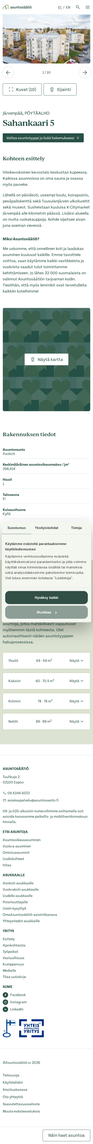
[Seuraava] (84, 72)
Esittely (9, 939)
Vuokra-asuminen (17, 846)
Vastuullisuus (13, 958)
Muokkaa (44, 612)
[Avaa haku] (77, 7)
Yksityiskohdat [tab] (46, 528)
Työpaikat (10, 952)
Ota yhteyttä (13, 1097)
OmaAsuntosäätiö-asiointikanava (30, 915)
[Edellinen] (8, 72)
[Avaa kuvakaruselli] (46, 39)
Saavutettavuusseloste (21, 1104)
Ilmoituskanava (15, 1090)
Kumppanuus (13, 964)
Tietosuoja (11, 1075)
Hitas (7, 865)
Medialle (9, 971)
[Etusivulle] (17, 7)
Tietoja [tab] (76, 528)
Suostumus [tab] (16, 528)
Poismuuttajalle (15, 902)
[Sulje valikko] (87, 7)
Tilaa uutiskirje (14, 977)
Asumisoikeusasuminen (22, 840)
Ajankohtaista (14, 945)
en (68, 7)
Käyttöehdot (13, 1082)
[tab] (22, 89)
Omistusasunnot (16, 853)
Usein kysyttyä (14, 908)
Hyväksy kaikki (46, 597)
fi (60, 7)
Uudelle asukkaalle (18, 896)
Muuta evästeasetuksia (21, 1111)
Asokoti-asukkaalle (18, 883)
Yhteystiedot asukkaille (21, 921)
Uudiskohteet (13, 859)
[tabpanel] (46, 39)
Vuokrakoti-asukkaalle (21, 890)
